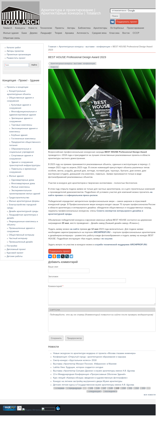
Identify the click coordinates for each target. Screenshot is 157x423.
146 (98, 388)
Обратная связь (11, 38)
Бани (24, 33)
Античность (83, 33)
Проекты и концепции (17, 87)
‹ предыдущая (74, 388)
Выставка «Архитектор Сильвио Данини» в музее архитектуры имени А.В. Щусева (94, 370)
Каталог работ (14, 47)
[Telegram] (71, 256)
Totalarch (7, 28)
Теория (58, 33)
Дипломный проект (16, 249)
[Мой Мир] (58, 256)
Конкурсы (20, 28)
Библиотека (84, 28)
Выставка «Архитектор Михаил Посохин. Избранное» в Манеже (85, 363)
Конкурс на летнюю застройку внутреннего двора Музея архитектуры (87, 381)
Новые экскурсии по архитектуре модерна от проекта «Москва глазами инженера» (94, 353)
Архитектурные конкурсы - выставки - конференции (84, 46)
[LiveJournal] (67, 256)
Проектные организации (19, 54)
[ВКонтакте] (50, 256)
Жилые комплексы (20, 187)
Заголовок (53, 276)
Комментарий (55, 286)
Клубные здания (19, 135)
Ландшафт (46, 33)
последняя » (111, 391)
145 (91, 388)
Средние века (99, 33)
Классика (114, 33)
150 (124, 388)
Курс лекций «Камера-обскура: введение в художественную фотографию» (90, 377)
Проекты (59, 28)
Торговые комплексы (21, 125)
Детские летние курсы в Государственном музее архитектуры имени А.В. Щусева (93, 384)
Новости (32, 28)
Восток (126, 33)
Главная (52, 46)
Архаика (69, 33)
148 (111, 388)
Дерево (33, 33)
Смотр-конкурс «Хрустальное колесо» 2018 (75, 360)
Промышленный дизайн (21, 242)
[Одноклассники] (54, 256)
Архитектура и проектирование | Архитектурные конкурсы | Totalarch (71, 11)
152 (137, 388)
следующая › (95, 391)
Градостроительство (19, 197)
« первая (60, 388)
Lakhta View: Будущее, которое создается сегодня (78, 367)
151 (131, 388)
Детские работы (14, 256)
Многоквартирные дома (23, 183)
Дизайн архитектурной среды (23, 211)
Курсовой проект (15, 252)
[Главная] (21, 13)
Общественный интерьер (21, 235)
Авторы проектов (15, 51)
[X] (63, 256)
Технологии (46, 28)
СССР (136, 33)
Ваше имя (53, 266)
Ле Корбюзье (117, 28)
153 (144, 388)
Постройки (12, 245)
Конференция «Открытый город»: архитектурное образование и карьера (89, 356)
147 (104, 388)
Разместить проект (16, 58)
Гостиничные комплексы (23, 138)
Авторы (71, 28)
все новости (150, 394)
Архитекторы (100, 28)
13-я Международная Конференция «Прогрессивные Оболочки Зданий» (89, 374)
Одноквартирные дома (22, 180)
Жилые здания (11, 33)
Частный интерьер (18, 238)
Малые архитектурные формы (24, 201)
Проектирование (135, 28)
